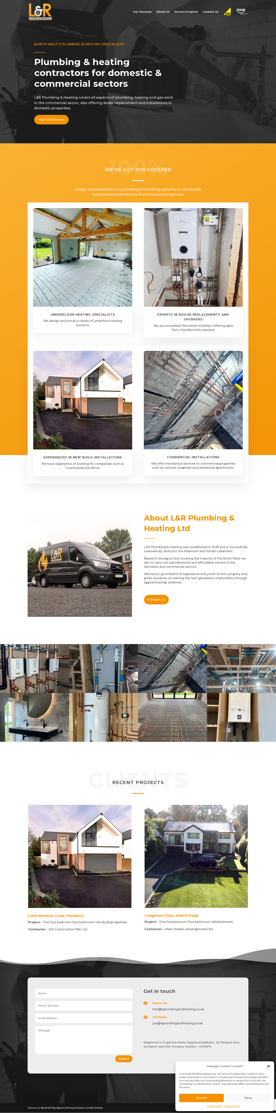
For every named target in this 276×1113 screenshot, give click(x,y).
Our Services (142, 11)
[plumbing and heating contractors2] (34, 692)
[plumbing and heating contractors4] (172, 692)
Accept (201, 1098)
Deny (248, 1098)
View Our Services (51, 119)
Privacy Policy (233, 1106)
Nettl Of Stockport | (53, 1107)
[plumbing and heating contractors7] (34, 740)
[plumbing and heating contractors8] (172, 740)
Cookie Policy (215, 1106)
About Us (163, 11)
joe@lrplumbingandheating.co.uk (177, 1023)
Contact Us (210, 11)
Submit (123, 1059)
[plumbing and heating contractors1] (103, 740)
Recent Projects (186, 11)
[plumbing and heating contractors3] (103, 692)
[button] (268, 1066)
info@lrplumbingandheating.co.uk (178, 1009)
